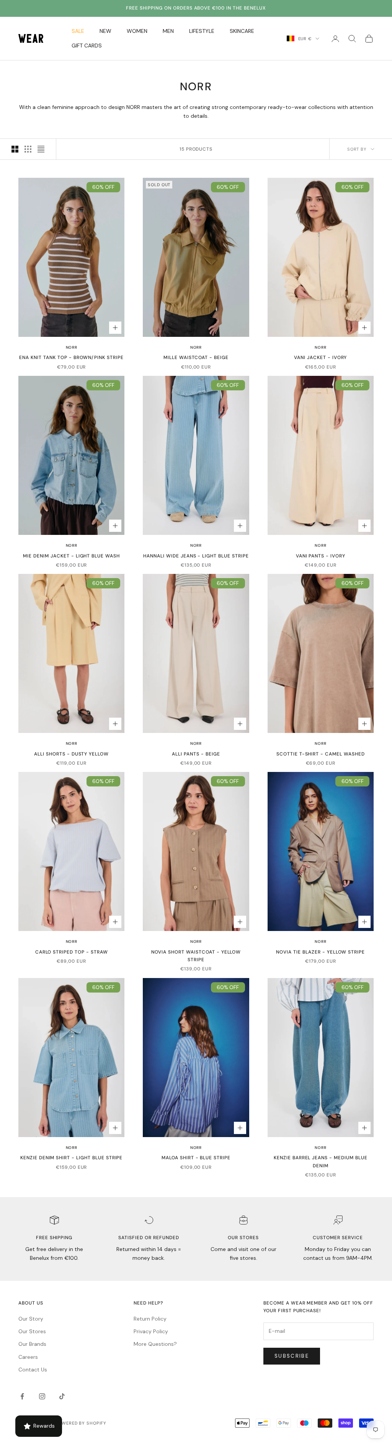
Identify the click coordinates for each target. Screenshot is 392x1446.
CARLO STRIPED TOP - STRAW (71, 952)
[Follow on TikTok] (62, 1396)
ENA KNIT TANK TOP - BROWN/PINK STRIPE (71, 357)
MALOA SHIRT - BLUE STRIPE (196, 1158)
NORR (71, 347)
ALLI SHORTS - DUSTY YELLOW (71, 754)
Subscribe (291, 1356)
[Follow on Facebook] (22, 1396)
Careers (28, 1356)
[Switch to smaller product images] (27, 149)
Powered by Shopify (80, 1423)
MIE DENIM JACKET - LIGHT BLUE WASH (71, 556)
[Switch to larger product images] (14, 149)
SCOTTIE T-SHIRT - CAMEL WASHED (320, 754)
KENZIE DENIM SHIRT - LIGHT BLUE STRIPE (71, 1158)
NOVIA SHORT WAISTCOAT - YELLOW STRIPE (196, 956)
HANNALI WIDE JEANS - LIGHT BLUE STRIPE (195, 556)
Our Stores (32, 1331)
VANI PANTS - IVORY (320, 556)
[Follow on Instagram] (42, 1396)
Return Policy (150, 1318)
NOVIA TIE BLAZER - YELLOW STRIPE (320, 952)
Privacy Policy (151, 1331)
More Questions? (155, 1343)
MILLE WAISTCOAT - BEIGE (196, 357)
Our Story (30, 1318)
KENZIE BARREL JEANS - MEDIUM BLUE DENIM (321, 1161)
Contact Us (32, 1369)
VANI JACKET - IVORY (320, 357)
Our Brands (32, 1343)
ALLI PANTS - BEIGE (196, 754)
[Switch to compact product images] (41, 149)
